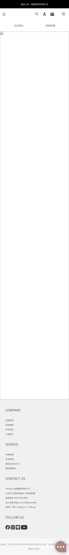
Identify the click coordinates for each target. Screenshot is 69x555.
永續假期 (10, 454)
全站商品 (18, 25)
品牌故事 (10, 420)
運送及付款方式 (13, 463)
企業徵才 (10, 434)
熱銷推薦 (50, 25)
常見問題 (10, 458)
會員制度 (10, 424)
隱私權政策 (11, 468)
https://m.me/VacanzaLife (25, 502)
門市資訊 (10, 429)
